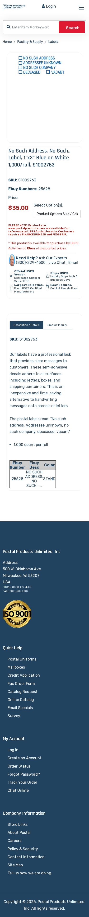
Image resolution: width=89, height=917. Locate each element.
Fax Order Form (21, 683)
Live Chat (57, 262)
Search (73, 28)
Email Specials (20, 708)
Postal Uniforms (22, 659)
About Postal (19, 832)
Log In (13, 750)
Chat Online (18, 790)
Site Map (15, 865)
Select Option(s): (48, 205)
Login (51, 6)
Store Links (18, 824)
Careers (14, 840)
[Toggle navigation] (82, 8)
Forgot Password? (24, 774)
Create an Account (25, 758)
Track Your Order (22, 782)
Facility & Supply (30, 42)
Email (73, 262)
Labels (53, 42)
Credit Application (24, 675)
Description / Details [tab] (26, 325)
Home (7, 42)
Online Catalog (21, 699)
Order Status (19, 766)
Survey (14, 716)
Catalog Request (22, 691)
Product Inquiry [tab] (57, 325)
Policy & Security (23, 849)
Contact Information (26, 857)
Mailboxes (16, 667)
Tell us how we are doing (29, 873)
